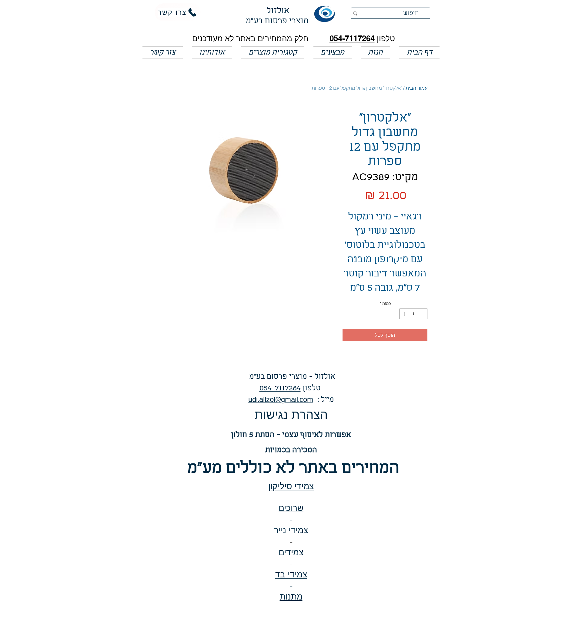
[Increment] (404, 314)
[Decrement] (423, 314)
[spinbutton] (414, 314)
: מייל (323, 400)
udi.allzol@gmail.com (280, 400)
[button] (332, 52)
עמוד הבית (416, 88)
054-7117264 (352, 38)
